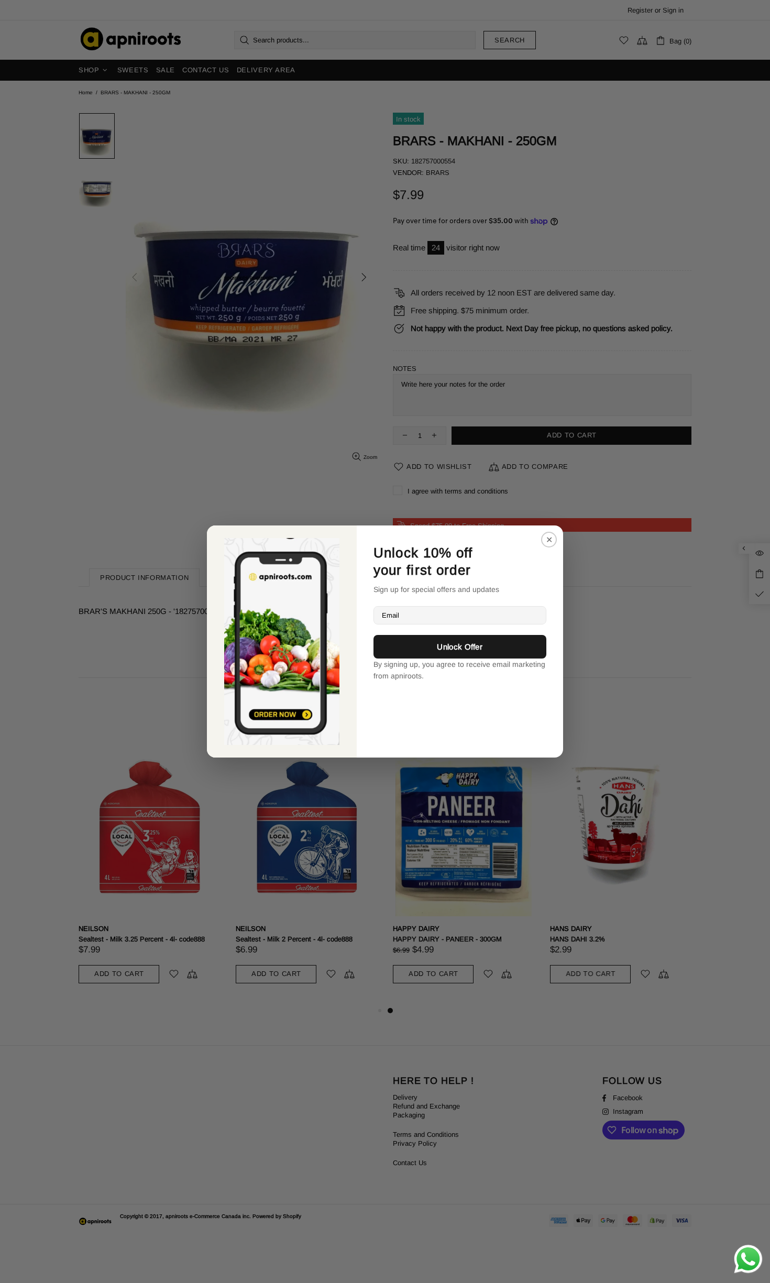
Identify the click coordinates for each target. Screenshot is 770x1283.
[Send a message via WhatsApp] (748, 1259)
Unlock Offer (459, 646)
